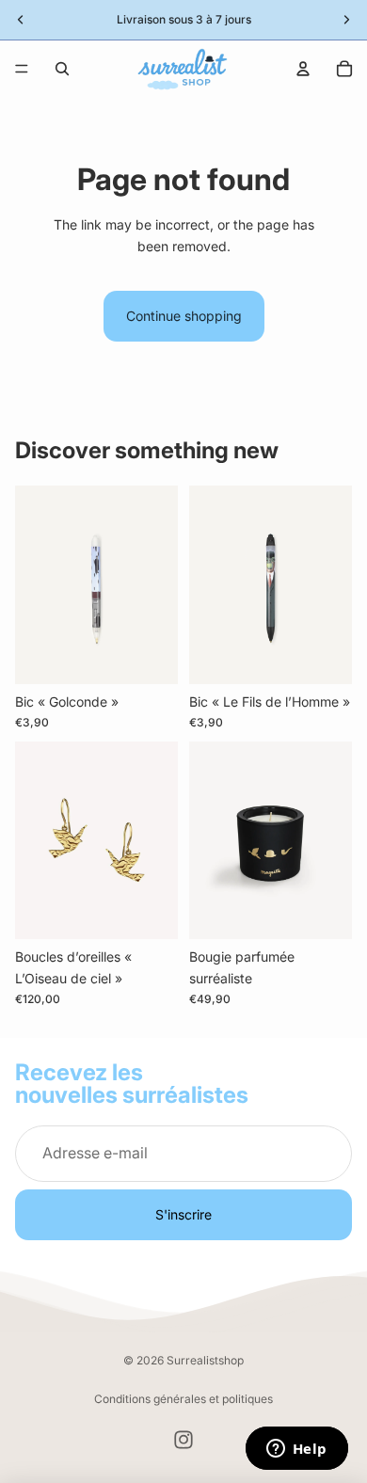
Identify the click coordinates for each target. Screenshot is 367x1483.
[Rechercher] (62, 68)
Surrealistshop (205, 1360)
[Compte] (303, 68)
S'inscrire (183, 1214)
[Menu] (21, 68)
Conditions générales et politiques (183, 1399)
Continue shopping (184, 316)
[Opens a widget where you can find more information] (296, 1450)
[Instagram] (183, 1439)
